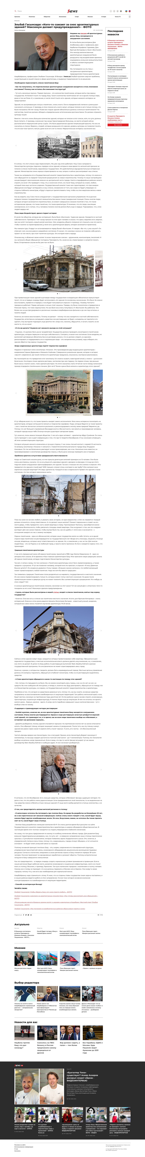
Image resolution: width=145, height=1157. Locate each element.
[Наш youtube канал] (111, 11)
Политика (32, 16)
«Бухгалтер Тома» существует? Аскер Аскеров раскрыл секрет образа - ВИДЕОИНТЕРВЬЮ (82, 1076)
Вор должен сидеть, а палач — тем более (70, 1044)
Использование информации (23, 1146)
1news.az (112, 1146)
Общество (47, 16)
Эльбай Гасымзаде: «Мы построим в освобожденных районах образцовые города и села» (49, 909)
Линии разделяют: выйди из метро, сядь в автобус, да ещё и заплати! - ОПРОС (24, 1127)
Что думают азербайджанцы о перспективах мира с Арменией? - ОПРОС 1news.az (46, 1129)
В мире (104, 16)
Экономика (62, 16)
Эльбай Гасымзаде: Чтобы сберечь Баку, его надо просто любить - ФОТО (43, 892)
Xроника (17, 16)
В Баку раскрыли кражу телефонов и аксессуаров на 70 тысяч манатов (117, 67)
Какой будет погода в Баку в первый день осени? (47, 932)
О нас (16, 1149)
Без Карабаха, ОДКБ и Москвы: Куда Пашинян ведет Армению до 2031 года (93, 1048)
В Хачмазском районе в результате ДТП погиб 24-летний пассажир (117, 57)
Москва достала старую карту (22, 969)
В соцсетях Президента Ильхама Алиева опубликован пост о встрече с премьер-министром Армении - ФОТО (116, 121)
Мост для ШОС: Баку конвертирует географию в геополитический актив (69, 933)
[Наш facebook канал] (114, 11)
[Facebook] (24, 915)
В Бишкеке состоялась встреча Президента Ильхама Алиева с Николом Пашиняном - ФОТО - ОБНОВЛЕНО (118, 44)
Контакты (17, 1151)
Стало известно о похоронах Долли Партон (118, 108)
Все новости (118, 125)
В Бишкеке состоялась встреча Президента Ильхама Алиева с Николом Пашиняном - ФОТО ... (24, 934)
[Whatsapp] (28, 915)
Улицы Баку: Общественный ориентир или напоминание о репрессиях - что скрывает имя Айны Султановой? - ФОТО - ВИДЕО (96, 1129)
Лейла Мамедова (19, 30)
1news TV (118, 16)
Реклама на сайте (20, 1144)
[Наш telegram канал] (118, 11)
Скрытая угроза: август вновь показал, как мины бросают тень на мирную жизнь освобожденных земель (69, 1007)
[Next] (101, 145)
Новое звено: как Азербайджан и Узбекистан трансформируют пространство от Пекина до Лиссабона (47, 1008)
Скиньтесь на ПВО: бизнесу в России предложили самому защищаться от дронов (46, 1048)
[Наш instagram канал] (121, 11)
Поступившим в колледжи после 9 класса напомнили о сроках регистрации (118, 78)
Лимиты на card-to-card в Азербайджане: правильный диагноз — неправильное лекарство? (24, 1007)
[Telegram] (31, 915)
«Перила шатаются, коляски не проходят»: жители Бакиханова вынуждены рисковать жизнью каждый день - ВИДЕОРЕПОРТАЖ (120, 1129)
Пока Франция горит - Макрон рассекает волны (91, 932)
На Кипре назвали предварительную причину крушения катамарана (117, 99)
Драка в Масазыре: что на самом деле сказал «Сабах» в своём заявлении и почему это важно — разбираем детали (92, 1008)
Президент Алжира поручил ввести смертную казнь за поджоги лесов (118, 88)
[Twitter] (26, 915)
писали (84, 33)
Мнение (90, 16)
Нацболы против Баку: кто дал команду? (22, 1045)
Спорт (77, 16)
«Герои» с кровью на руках (92, 968)
